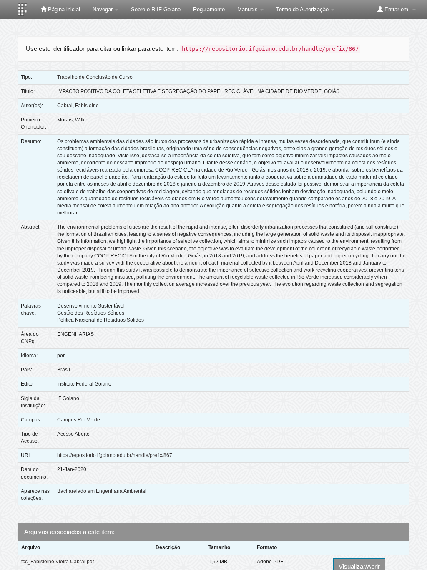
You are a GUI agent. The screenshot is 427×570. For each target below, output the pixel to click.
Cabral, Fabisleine (78, 105)
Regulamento (209, 9)
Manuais (248, 9)
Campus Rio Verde (78, 420)
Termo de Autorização (303, 9)
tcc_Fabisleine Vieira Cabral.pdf (57, 562)
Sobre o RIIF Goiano (156, 9)
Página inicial (63, 9)
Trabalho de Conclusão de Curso (95, 77)
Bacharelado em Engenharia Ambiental (101, 491)
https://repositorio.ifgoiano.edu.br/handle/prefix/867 (114, 455)
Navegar (103, 9)
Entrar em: (397, 9)
